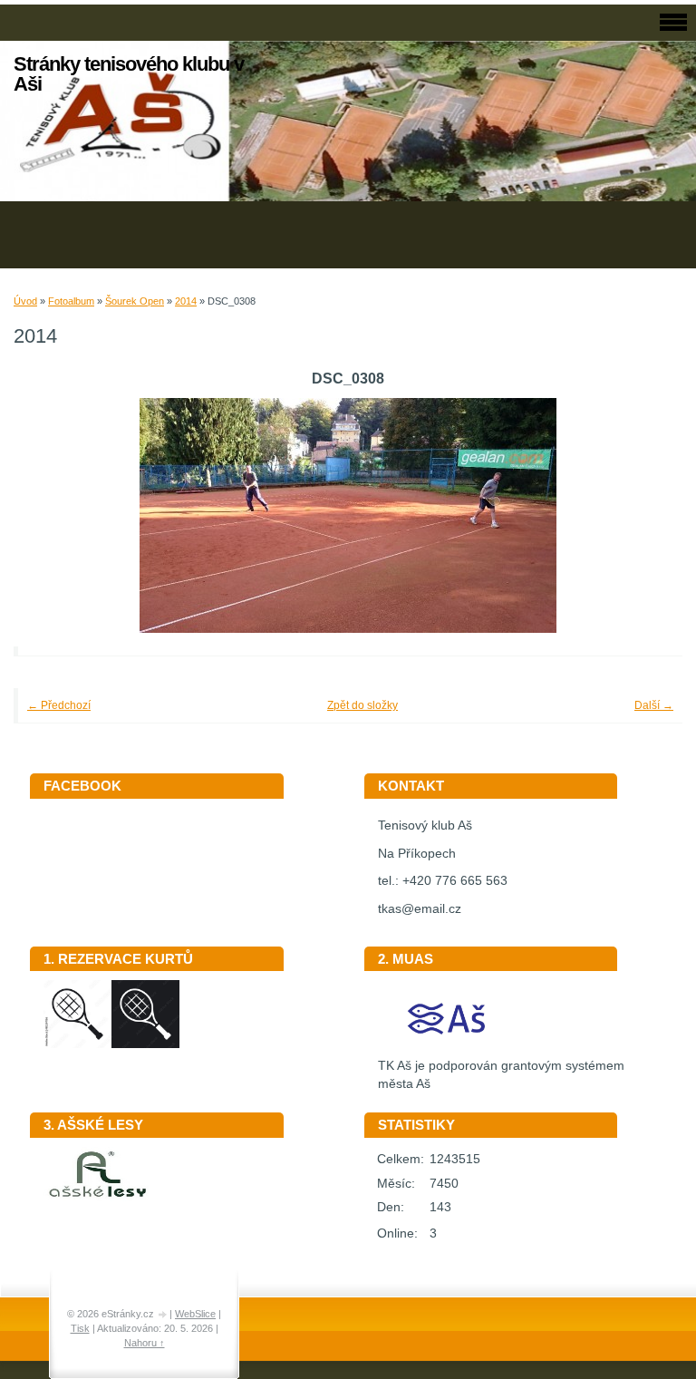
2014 (186, 301)
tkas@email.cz (419, 909)
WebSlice (195, 1313)
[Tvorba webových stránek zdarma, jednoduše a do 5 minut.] (163, 1315)
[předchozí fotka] (52, 515)
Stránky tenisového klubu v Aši (129, 74)
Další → (653, 705)
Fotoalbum (71, 301)
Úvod (25, 301)
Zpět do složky (362, 705)
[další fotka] (644, 515)
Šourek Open (134, 301)
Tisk (80, 1328)
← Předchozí (59, 705)
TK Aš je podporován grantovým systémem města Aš (501, 1075)
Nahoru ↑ (144, 1342)
